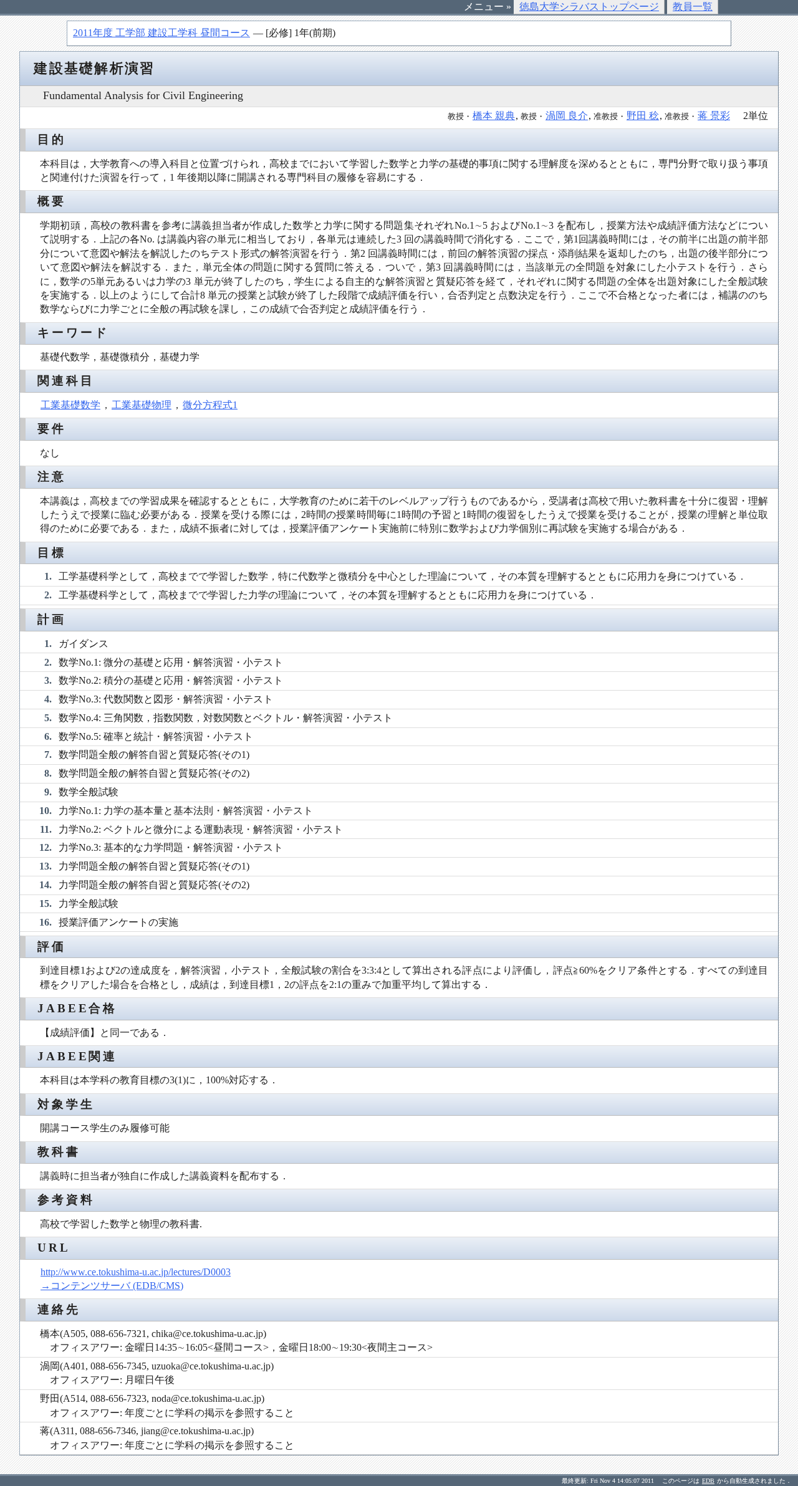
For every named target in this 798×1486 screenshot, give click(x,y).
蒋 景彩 (714, 115)
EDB (708, 1480)
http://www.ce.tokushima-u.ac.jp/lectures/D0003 (136, 1272)
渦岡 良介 (567, 115)
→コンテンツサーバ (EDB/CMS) (112, 1285)
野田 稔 (643, 115)
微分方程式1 (210, 405)
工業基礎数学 (70, 405)
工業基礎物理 (141, 405)
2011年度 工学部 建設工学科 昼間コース (161, 32)
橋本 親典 (494, 115)
